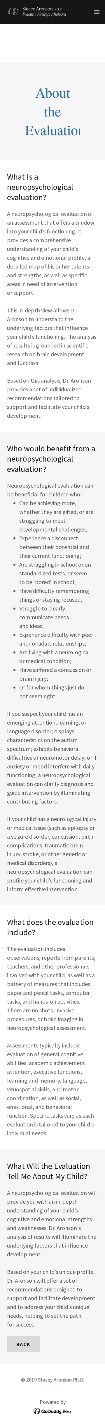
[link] (37, 11)
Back (23, 1344)
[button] (97, 12)
